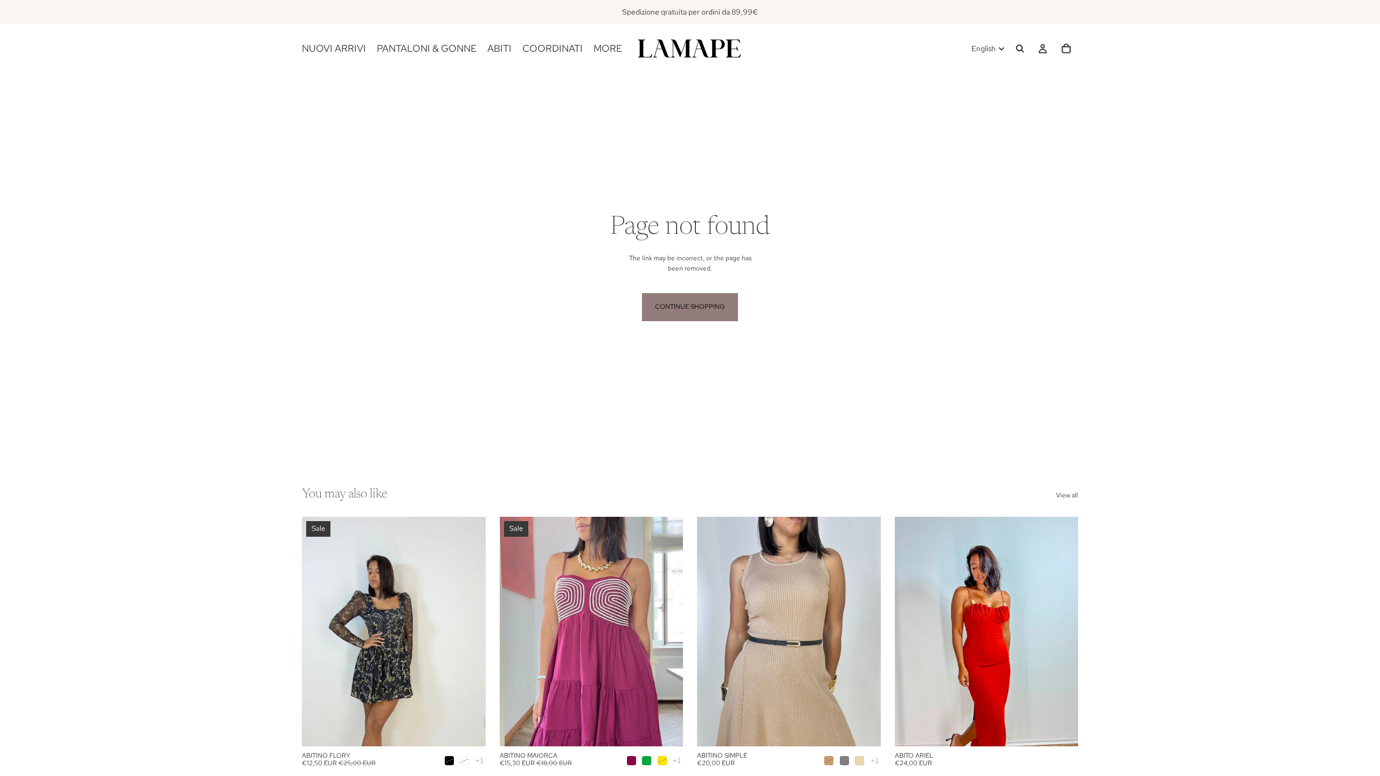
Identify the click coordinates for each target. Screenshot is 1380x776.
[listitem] (607, 48)
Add (1070, 729)
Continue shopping (690, 306)
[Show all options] (479, 760)
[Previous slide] (318, 631)
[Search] (1020, 48)
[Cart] (1066, 48)
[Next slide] (469, 631)
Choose (478, 729)
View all (1067, 495)
